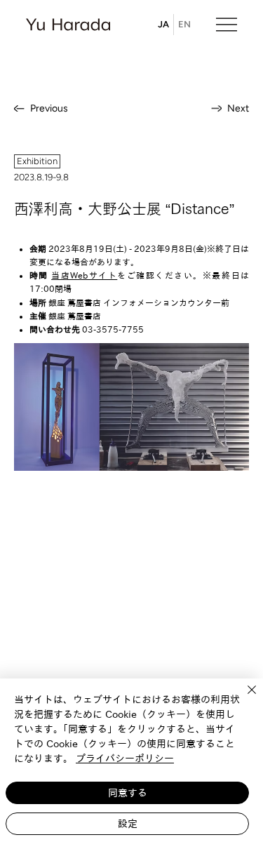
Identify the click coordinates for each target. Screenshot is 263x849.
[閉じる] (243, 698)
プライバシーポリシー (125, 758)
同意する (127, 793)
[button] (37, 161)
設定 (127, 824)
